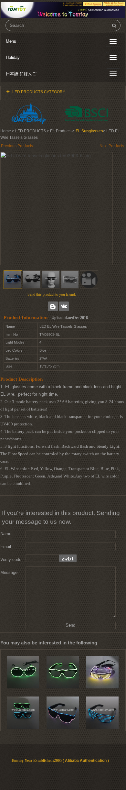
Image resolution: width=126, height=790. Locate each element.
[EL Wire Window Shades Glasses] (102, 672)
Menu (11, 41)
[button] (89, 279)
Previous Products (17, 146)
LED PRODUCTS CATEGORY (38, 92)
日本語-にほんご (21, 73)
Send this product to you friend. (51, 294)
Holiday (13, 57)
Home (5, 131)
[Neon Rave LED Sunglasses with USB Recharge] (63, 713)
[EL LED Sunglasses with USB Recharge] (23, 713)
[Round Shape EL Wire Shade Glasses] (23, 672)
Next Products (112, 146)
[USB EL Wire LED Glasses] (63, 672)
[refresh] (68, 558)
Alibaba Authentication (86, 760)
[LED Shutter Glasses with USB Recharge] (102, 713)
